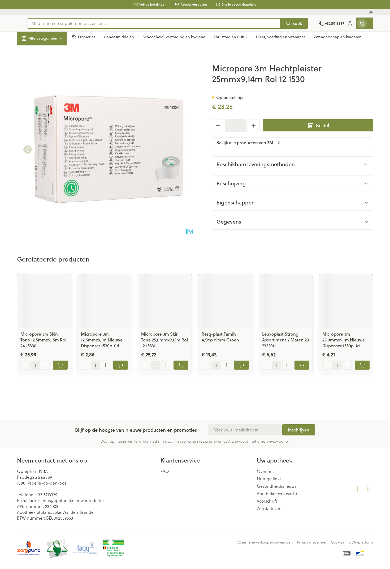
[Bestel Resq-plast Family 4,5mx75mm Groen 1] (241, 365)
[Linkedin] (369, 489)
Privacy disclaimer (312, 542)
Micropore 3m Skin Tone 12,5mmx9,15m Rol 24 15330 (43, 340)
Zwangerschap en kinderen (51, 105)
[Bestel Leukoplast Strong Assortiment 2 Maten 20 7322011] (301, 365)
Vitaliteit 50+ (51, 122)
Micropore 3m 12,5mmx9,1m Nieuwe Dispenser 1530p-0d (102, 340)
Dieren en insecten (51, 165)
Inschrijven (298, 430)
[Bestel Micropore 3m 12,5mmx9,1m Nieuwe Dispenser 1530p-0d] (120, 365)
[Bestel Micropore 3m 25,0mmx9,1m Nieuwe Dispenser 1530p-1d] (362, 365)
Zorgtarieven (269, 508)
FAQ (165, 471)
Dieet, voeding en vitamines (51, 86)
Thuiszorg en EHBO (51, 151)
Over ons (265, 471)
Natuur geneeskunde (51, 136)
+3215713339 (46, 494)
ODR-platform (360, 542)
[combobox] (154, 23)
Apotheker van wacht (277, 494)
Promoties (31, 51)
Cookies (337, 542)
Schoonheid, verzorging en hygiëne (51, 67)
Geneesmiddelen (51, 180)
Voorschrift (267, 501)
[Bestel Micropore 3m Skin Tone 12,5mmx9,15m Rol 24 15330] (60, 365)
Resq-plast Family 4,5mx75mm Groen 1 (222, 337)
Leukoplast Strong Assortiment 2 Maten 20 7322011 (285, 340)
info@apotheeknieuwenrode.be (73, 500)
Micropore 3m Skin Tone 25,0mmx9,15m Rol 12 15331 (164, 340)
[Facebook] (358, 489)
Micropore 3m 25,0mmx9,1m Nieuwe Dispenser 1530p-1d (343, 340)
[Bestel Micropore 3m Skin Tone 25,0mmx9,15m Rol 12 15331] (181, 365)
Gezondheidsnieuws (276, 486)
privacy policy (277, 441)
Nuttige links (269, 479)
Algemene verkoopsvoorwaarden (265, 542)
